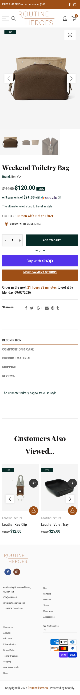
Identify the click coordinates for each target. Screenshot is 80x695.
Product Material (16, 358)
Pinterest (52, 308)
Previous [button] (8, 78)
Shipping (9, 367)
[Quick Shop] (33, 510)
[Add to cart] (72, 510)
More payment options (40, 272)
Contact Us (8, 627)
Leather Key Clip (14, 525)
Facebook (26, 308)
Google (39, 308)
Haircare (47, 599)
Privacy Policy (9, 644)
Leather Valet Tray (55, 525)
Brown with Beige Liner (26, 223)
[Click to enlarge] (70, 35)
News (5, 673)
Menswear (48, 611)
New (45, 588)
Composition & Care (18, 349)
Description (11, 340)
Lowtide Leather (12, 518)
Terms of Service (10, 656)
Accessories (49, 617)
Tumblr (57, 308)
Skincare (47, 594)
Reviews (8, 376)
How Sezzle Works (11, 667)
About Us (7, 633)
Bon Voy (16, 176)
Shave (46, 605)
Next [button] (71, 78)
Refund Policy (9, 650)
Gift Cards (7, 638)
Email (47, 308)
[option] (40, 78)
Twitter (32, 308)
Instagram (16, 572)
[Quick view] (33, 483)
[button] (40, 197)
